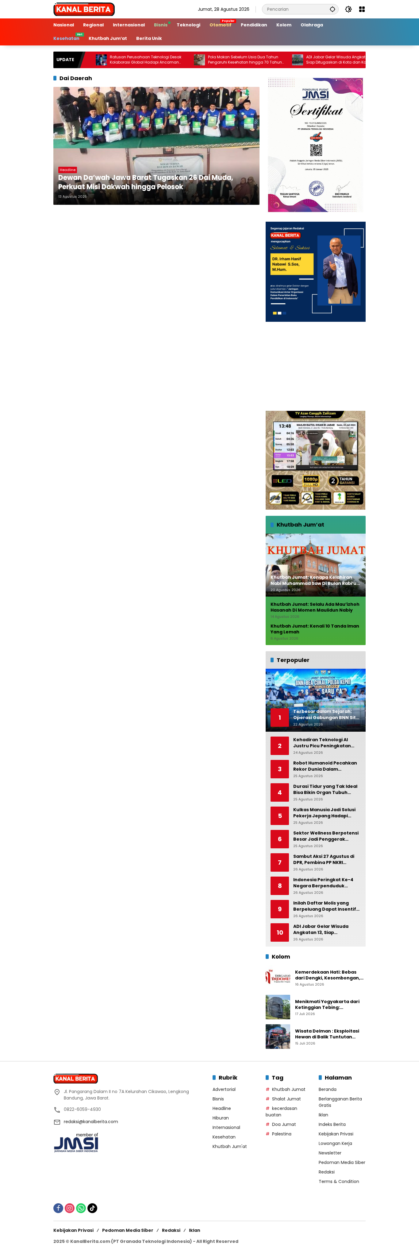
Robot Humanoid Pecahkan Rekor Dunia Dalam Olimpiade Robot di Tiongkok (327, 766)
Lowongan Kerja (335, 1143)
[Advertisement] (316, 366)
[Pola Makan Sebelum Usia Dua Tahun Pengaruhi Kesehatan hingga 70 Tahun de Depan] (166, 59)
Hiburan (221, 1118)
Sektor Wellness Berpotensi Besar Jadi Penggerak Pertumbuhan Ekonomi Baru (326, 836)
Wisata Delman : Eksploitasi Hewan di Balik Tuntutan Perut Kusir (327, 1034)
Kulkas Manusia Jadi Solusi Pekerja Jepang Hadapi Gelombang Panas (324, 813)
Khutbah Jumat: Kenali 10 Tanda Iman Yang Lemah (315, 629)
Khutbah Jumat (289, 1089)
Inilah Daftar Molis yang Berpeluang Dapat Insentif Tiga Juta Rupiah (324, 906)
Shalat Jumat (286, 1099)
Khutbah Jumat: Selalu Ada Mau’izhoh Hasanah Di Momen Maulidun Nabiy (315, 607)
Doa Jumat (284, 1124)
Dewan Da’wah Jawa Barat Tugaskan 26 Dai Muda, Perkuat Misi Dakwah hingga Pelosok (145, 182)
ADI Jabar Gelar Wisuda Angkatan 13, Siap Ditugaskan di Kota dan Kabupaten (311, 60)
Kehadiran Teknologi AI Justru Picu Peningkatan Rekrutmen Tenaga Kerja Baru (323, 743)
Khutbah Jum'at (230, 1146)
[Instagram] (70, 1208)
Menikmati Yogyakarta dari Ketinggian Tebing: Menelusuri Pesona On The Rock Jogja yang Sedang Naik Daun (329, 1005)
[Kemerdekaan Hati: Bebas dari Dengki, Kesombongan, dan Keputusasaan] (278, 977)
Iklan (323, 1115)
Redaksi (327, 1172)
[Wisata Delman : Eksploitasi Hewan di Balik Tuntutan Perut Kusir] (278, 1036)
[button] (332, 9)
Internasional (226, 1127)
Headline (67, 169)
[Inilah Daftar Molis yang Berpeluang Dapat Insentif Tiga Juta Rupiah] (362, 59)
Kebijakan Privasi (336, 1134)
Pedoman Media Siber (342, 1162)
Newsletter (330, 1153)
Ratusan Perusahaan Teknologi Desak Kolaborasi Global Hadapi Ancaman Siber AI (112, 60)
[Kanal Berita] (84, 9)
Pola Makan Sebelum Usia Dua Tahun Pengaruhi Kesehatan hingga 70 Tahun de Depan (212, 60)
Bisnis (218, 1099)
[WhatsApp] (81, 1208)
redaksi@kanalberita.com (91, 1122)
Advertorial (224, 1089)
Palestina (281, 1134)
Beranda (327, 1089)
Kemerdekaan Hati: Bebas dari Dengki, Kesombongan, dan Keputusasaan (327, 975)
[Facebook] (58, 1208)
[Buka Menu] (362, 9)
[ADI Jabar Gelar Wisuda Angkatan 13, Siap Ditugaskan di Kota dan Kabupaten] (264, 59)
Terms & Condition (339, 1181)
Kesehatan (224, 1137)
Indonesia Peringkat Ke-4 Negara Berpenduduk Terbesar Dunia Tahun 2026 (326, 883)
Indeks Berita (332, 1124)
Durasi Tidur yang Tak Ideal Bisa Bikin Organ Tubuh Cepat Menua (325, 790)
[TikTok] (92, 1208)
